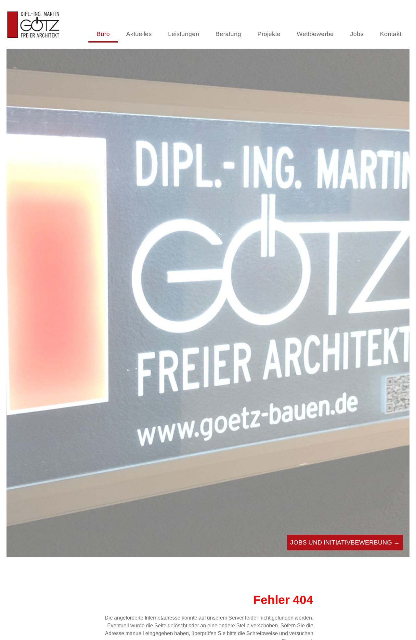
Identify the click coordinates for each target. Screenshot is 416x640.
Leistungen (183, 34)
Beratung (228, 34)
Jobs (357, 34)
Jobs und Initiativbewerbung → (345, 542)
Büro (103, 34)
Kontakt (390, 34)
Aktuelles (139, 34)
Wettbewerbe (315, 34)
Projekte (268, 34)
